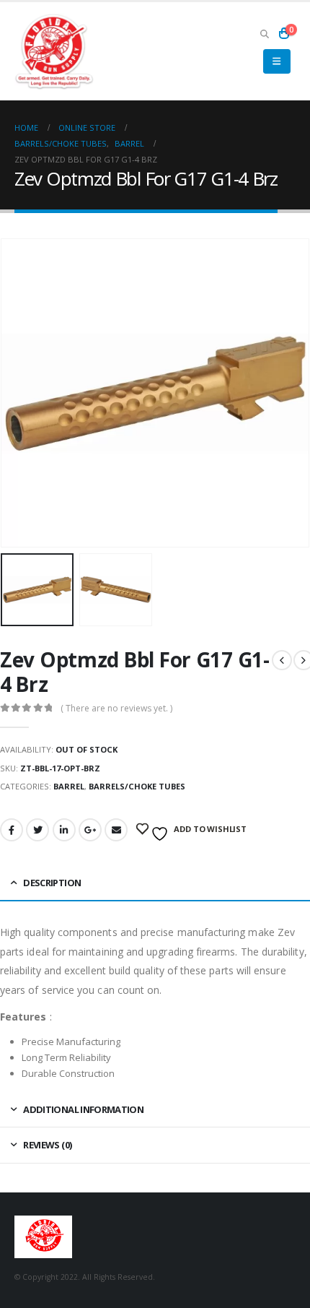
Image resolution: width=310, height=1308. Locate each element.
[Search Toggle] (264, 33)
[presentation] (18, 393)
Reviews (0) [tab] (47, 1144)
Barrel (68, 786)
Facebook (11, 829)
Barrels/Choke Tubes (137, 786)
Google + (90, 829)
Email (116, 829)
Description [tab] (52, 882)
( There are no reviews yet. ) (116, 708)
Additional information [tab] (83, 1109)
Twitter (37, 829)
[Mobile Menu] (276, 61)
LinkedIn (64, 829)
